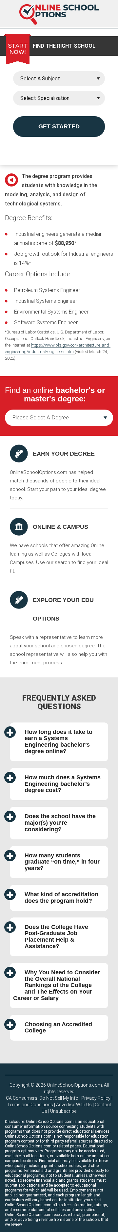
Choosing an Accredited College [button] (58, 1027)
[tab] (59, 741)
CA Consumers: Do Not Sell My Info (42, 1098)
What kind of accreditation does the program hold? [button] (61, 897)
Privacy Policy (95, 1098)
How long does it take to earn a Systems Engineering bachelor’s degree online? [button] (58, 741)
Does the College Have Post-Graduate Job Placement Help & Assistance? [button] (56, 936)
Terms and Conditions (30, 1104)
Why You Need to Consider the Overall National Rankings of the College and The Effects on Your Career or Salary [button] (56, 985)
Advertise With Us (74, 1104)
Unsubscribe (63, 1111)
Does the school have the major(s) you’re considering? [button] (60, 823)
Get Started (59, 126)
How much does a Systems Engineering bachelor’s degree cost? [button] (63, 784)
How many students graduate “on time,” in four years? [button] (62, 862)
